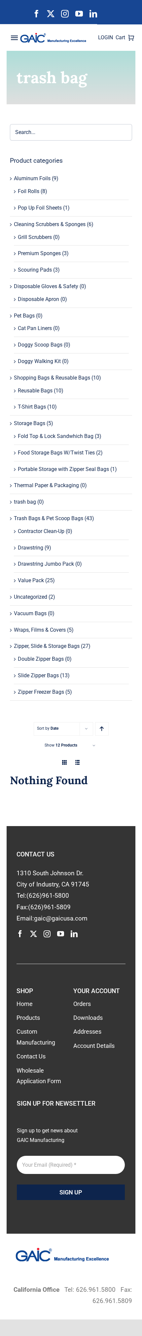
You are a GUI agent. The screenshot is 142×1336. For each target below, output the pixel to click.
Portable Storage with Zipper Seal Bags (63, 469)
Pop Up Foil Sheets (40, 208)
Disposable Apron (38, 299)
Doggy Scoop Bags (40, 345)
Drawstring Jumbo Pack (46, 564)
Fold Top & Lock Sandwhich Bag (55, 436)
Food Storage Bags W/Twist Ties (56, 453)
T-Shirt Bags (32, 407)
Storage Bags (29, 423)
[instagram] (65, 13)
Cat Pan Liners (35, 328)
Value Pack (31, 580)
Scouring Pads (35, 270)
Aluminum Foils (32, 178)
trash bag (25, 502)
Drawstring (30, 548)
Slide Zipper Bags (38, 675)
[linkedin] (93, 13)
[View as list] (77, 762)
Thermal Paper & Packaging (46, 485)
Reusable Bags (35, 390)
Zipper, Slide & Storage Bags (47, 646)
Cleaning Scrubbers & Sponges (50, 224)
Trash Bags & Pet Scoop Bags (48, 518)
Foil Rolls (28, 191)
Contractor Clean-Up (41, 531)
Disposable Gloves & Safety (46, 286)
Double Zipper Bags (41, 659)
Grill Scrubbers (35, 237)
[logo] (55, 35)
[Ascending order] (101, 728)
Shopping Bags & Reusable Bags (52, 378)
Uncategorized (30, 597)
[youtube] (79, 13)
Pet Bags (24, 316)
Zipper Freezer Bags (41, 692)
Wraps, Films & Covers (40, 630)
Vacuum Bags (30, 613)
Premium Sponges (39, 253)
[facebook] (36, 13)
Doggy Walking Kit (39, 361)
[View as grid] (64, 762)
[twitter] (50, 13)
